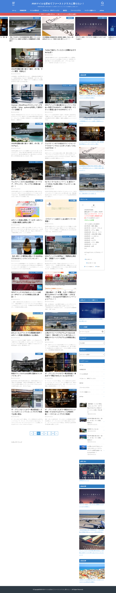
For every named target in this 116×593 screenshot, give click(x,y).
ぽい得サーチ (89, 259)
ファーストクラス (76, 10)
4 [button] (56, 44)
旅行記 (65, 10)
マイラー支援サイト (90, 10)
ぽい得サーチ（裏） (92, 262)
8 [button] (62, 44)
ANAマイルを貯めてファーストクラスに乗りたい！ (58, 3)
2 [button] (53, 44)
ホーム (14, 10)
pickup (102, 10)
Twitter (98, 266)
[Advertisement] (44, 463)
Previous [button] (4, 29)
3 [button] (55, 44)
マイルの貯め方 (34, 10)
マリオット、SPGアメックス (51, 10)
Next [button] (112, 29)
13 (53, 433)
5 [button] (58, 44)
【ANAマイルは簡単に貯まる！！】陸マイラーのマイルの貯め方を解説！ (58, 14)
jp (93, 205)
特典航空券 (23, 10)
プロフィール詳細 (89, 220)
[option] (25, 28)
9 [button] (64, 44)
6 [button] (59, 44)
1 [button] (52, 44)
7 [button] (61, 44)
